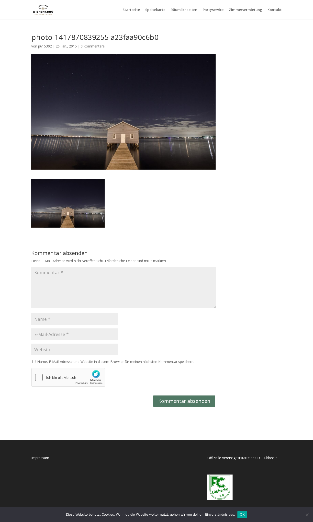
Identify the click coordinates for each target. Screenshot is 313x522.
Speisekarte (155, 10)
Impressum (40, 457)
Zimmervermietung (245, 10)
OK (242, 514)
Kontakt (275, 10)
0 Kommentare (93, 46)
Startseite (131, 10)
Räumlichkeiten (184, 10)
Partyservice (213, 10)
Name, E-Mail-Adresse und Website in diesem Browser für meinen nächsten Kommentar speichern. (115, 361)
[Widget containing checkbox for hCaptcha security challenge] (68, 377)
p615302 (45, 46)
